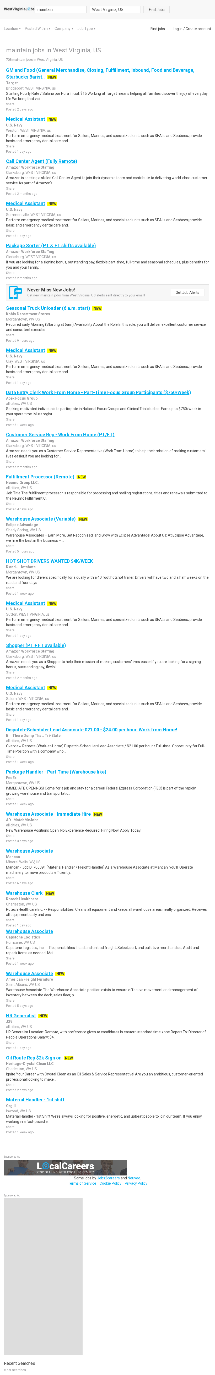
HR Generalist (21, 1015)
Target (12, 83)
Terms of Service (82, 1183)
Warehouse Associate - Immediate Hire (48, 814)
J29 (9, 1021)
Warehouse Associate (29, 851)
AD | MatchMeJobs (22, 820)
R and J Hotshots (21, 567)
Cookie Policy (110, 1183)
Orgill (11, 1106)
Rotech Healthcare (22, 899)
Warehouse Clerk (24, 893)
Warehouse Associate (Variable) (41, 519)
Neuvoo (134, 1178)
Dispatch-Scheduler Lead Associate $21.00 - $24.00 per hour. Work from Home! (91, 729)
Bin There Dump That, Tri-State (33, 735)
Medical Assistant (25, 119)
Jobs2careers (108, 1178)
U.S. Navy (14, 125)
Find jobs (157, 29)
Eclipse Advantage (22, 525)
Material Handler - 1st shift (35, 1099)
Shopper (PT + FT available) (36, 645)
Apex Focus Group (21, 398)
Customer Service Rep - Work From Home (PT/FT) (60, 434)
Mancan (13, 857)
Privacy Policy (136, 1183)
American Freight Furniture (29, 979)
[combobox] (115, 9)
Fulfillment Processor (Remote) (40, 476)
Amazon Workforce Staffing (30, 167)
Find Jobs (157, 10)
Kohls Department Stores (28, 314)
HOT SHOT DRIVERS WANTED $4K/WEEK (49, 561)
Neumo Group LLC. (22, 483)
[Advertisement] (43, 1276)
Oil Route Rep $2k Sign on (34, 1058)
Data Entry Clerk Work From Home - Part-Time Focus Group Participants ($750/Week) (98, 392)
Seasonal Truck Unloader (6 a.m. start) (48, 308)
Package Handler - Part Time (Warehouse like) (56, 772)
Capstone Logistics (23, 937)
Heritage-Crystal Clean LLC (30, 1064)
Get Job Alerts (187, 292)
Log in (177, 29)
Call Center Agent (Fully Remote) (41, 161)
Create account (198, 29)
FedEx (11, 778)
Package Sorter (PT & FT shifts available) (51, 245)
